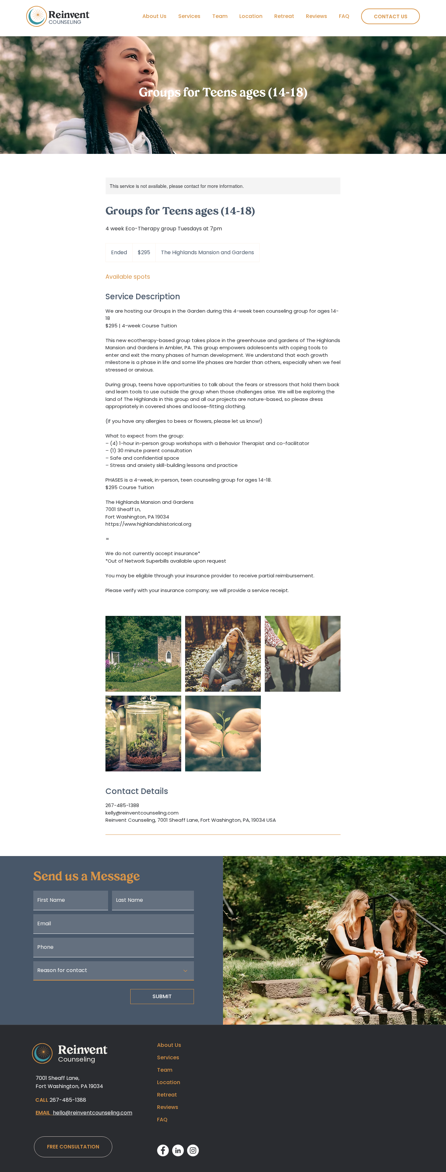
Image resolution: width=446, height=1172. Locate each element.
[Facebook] (163, 1150)
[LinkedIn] (178, 1150)
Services (168, 1057)
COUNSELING (65, 22)
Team (164, 1070)
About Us (169, 1045)
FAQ (162, 1119)
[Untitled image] (143, 654)
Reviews (167, 1107)
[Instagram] (193, 1150)
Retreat (167, 1094)
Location (168, 1082)
